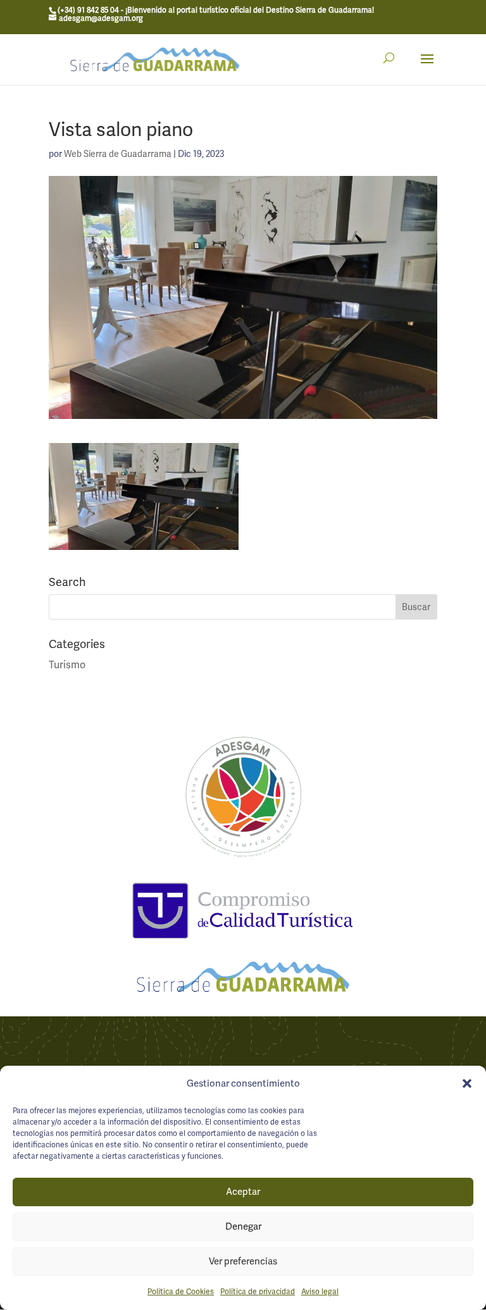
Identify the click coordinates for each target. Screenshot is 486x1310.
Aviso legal (320, 1292)
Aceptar (243, 1191)
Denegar (243, 1226)
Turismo (67, 664)
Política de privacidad (257, 1292)
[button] (467, 1083)
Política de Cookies (180, 1292)
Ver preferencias (243, 1261)
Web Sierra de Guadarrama (117, 153)
